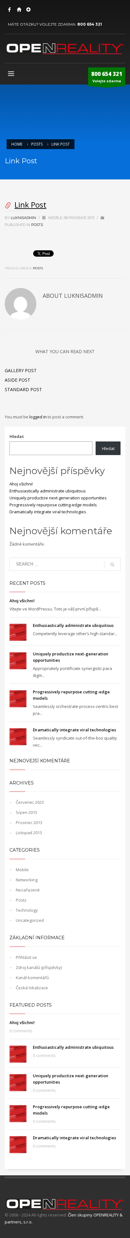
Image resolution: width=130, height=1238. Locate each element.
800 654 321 (89, 24)
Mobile (22, 869)
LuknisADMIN (24, 218)
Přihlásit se (26, 957)
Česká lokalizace (32, 988)
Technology (27, 910)
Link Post (30, 204)
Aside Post (17, 380)
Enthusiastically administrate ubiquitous (47, 491)
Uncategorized (30, 920)
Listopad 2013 (29, 832)
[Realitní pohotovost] (28, 9)
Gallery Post (21, 370)
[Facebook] (9, 9)
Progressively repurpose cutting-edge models (53, 505)
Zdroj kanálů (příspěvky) (39, 967)
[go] (112, 564)
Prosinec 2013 (29, 822)
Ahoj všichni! (21, 484)
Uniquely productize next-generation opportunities (58, 498)
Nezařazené (28, 890)
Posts (37, 224)
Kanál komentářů (32, 977)
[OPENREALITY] (19, 9)
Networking (27, 880)
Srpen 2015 (26, 812)
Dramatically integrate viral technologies (47, 512)
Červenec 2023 (30, 802)
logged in (38, 417)
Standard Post (23, 389)
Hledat (16, 436)
